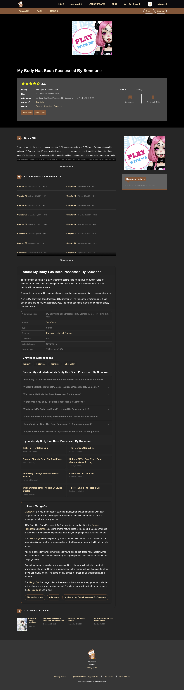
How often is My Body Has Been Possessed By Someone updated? (57, 424)
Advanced (162, 4)
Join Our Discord (132, 4)
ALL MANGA (76, 4)
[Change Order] (61, 176)
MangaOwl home (35, 597)
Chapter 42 (71, 196)
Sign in (149, 11)
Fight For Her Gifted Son (35, 448)
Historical (48, 106)
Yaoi (39, 11)
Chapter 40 (71, 205)
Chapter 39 (22, 215)
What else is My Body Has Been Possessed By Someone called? (56, 409)
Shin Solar (40, 102)
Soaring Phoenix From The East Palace (43, 459)
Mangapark (92, 667)
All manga (54, 597)
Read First (27, 112)
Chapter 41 (22, 205)
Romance (24, 11)
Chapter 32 (71, 243)
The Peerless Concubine (82, 448)
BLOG (114, 4)
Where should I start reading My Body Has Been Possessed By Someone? (61, 417)
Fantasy (39, 106)
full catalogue (35, 538)
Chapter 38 (71, 215)
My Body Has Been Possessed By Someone (85, 597)
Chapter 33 (22, 243)
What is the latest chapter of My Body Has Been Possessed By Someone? (61, 387)
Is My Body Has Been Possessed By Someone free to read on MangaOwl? (61, 431)
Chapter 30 (71, 253)
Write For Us (124, 676)
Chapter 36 (71, 224)
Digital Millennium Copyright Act (85, 676)
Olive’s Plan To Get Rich (81, 473)
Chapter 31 (22, 253)
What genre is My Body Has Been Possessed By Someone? (54, 402)
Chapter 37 (22, 224)
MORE (53, 11)
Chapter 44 (71, 186)
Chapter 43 (22, 196)
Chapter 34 (71, 234)
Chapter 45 (22, 186)
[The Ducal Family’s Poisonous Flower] (22, 624)
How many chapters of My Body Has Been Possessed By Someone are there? (63, 379)
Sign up (160, 11)
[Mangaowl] (20, 4)
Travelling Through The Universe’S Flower (41, 475)
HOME (61, 4)
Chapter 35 (22, 234)
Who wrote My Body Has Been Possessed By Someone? (52, 394)
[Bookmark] (153, 97)
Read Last (40, 112)
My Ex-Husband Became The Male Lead (103, 620)
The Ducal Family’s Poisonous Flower (32, 622)
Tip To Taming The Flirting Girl (84, 488)
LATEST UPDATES (97, 4)
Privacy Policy (60, 676)
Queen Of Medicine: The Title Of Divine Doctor (42, 489)
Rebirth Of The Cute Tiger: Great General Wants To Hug (85, 460)
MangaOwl (30, 512)
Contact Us (108, 676)
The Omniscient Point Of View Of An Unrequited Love (53, 620)
